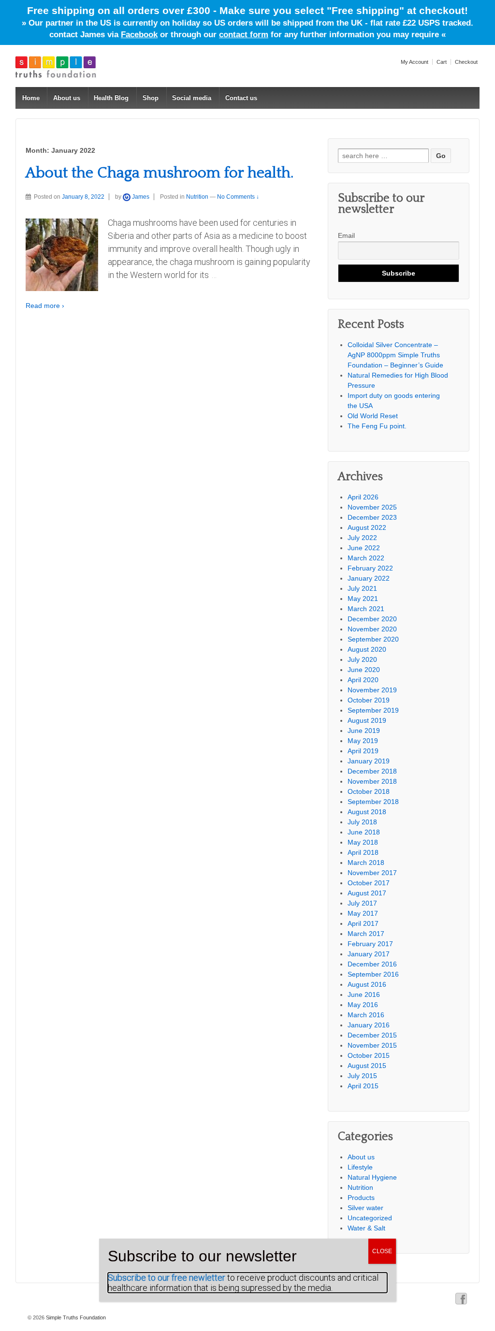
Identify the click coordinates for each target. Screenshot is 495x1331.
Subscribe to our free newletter (166, 1277)
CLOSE (382, 1251)
